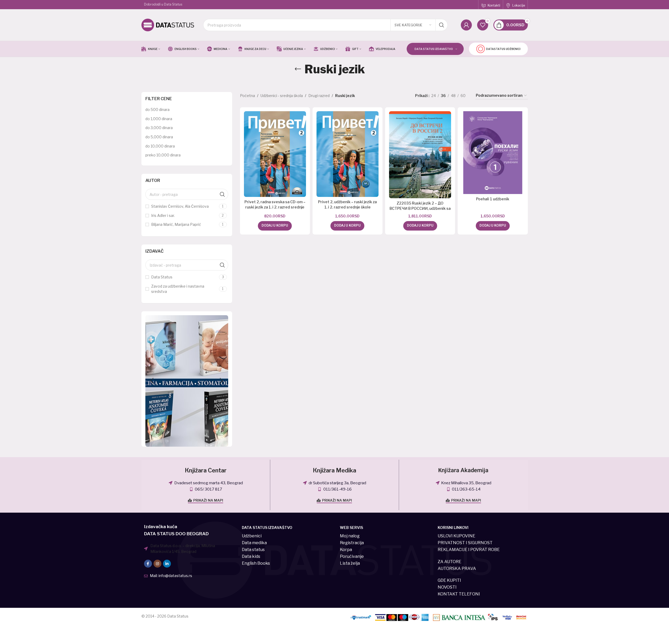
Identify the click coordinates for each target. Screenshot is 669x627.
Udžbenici (252, 535)
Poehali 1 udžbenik (492, 199)
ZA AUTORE (449, 561)
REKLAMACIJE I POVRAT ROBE (469, 549)
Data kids (251, 556)
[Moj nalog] (466, 25)
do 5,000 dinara (159, 137)
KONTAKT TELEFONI (459, 594)
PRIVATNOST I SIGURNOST (465, 542)
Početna (247, 95)
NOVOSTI (447, 587)
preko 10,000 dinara (163, 155)
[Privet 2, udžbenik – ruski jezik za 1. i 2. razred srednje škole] (347, 154)
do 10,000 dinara (160, 146)
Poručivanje (352, 556)
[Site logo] (167, 24)
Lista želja (350, 563)
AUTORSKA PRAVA (457, 568)
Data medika (254, 542)
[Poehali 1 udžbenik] (493, 152)
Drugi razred (319, 95)
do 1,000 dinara (158, 118)
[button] (152, 381)
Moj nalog (350, 535)
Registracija (352, 542)
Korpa (346, 549)
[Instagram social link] (157, 564)
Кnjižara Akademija (463, 470)
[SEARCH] (442, 25)
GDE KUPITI (449, 580)
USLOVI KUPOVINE (456, 535)
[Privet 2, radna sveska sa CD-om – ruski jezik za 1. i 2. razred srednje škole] (275, 154)
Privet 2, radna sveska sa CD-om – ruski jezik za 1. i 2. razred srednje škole (274, 207)
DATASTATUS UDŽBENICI (503, 48)
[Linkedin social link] (167, 564)
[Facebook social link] (148, 564)
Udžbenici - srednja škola (282, 95)
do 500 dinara (157, 109)
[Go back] (297, 69)
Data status (253, 549)
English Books (256, 563)
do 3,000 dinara (159, 127)
